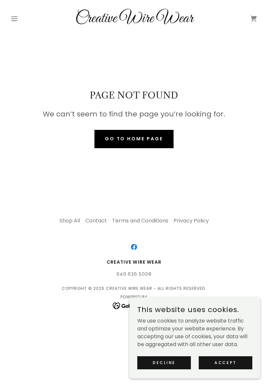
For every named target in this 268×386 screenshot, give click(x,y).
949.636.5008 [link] (134, 274)
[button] (27, 18)
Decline (164, 362)
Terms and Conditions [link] (140, 220)
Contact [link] (96, 220)
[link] (134, 20)
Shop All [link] (69, 220)
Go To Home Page (134, 138)
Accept (225, 362)
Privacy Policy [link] (191, 220)
